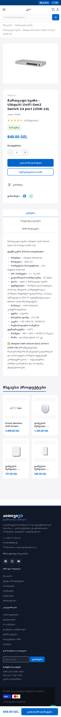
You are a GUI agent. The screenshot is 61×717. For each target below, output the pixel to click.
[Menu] (4, 9)
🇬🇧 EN (55, 2)
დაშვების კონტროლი (14, 629)
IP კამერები (9, 624)
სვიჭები (7, 644)
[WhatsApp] (31, 196)
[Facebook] (24, 196)
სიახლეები (9, 586)
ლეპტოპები (9, 619)
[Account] (57, 9)
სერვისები (8, 595)
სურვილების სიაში (30, 171)
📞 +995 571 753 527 (12, 538)
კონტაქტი (8, 590)
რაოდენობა (14, 145)
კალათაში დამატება (30, 162)
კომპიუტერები (11, 614)
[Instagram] (12, 561)
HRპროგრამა (9, 600)
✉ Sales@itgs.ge (10, 542)
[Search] (55, 17)
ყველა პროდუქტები (13, 581)
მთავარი (7, 25)
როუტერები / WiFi (12, 639)
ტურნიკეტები (10, 634)
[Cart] (52, 9)
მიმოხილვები (30, 228)
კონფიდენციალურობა (14, 701)
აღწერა (30, 212)
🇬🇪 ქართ (44, 2)
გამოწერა (37, 659)
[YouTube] (18, 561)
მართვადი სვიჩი (24, 25)
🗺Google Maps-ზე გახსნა (15, 553)
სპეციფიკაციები (30, 220)
